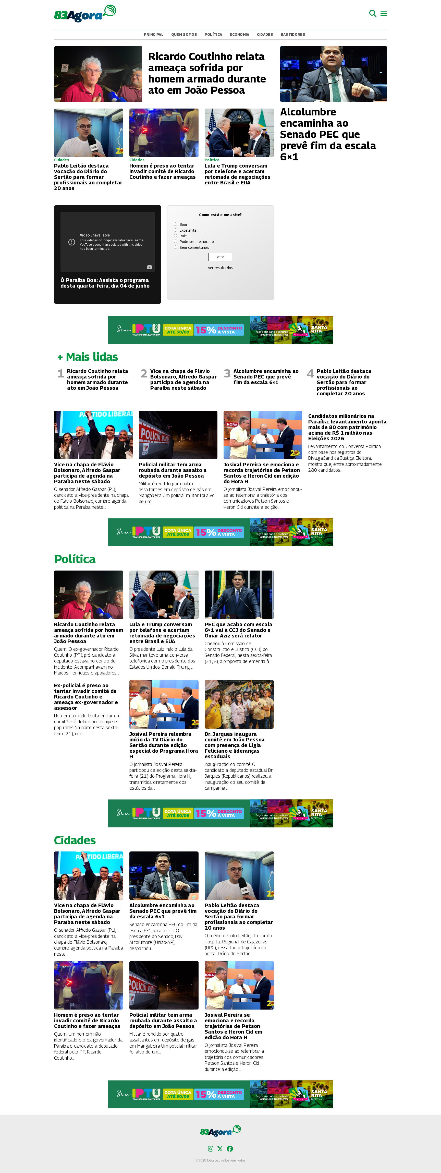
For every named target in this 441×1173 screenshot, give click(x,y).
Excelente (188, 230)
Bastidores (293, 34)
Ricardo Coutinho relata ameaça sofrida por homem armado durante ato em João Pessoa (97, 379)
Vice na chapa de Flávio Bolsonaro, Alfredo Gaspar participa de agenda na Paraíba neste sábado (183, 379)
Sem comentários (194, 247)
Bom (183, 224)
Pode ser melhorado (197, 241)
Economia (239, 34)
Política (213, 34)
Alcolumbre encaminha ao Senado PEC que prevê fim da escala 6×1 (266, 376)
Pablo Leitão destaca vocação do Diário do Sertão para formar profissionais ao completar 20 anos (344, 382)
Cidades (265, 34)
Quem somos (184, 34)
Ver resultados (220, 268)
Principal (154, 34)
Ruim (184, 236)
